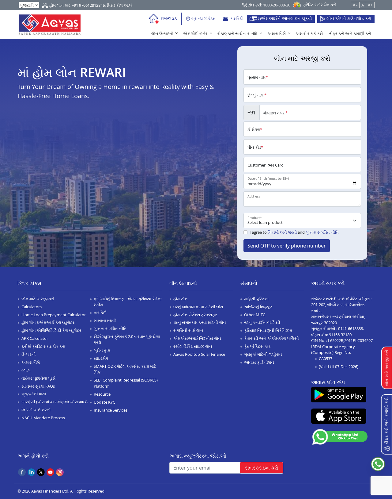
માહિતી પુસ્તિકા (256, 298)
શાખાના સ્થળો (105, 320)
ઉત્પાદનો (28, 354)
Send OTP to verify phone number (286, 245)
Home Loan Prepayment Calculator (53, 314)
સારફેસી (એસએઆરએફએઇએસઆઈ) (54, 402)
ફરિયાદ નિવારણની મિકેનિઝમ (268, 330)
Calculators (31, 306)
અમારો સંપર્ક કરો (309, 33)
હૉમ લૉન (180, 298)
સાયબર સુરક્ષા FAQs (38, 386)
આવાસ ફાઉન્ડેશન (259, 362)
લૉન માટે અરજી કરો (37, 298)
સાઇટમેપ (101, 358)
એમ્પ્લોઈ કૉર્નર (195, 33)
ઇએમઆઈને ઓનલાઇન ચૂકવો (284, 18)
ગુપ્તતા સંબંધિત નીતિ (322, 232)
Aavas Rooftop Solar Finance (199, 354)
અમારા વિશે (276, 33)
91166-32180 (340, 334)
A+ (370, 5)
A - (355, 5)
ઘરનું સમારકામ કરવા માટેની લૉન (199, 322)
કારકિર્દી (236, 18)
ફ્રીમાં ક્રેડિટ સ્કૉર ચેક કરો (43, 346)
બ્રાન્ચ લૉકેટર (202, 18)
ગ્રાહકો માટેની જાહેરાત (263, 354)
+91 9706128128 (86, 5)
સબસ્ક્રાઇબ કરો (261, 467)
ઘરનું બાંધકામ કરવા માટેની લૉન (198, 306)
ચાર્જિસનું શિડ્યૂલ (258, 306)
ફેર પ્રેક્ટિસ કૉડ (257, 346)
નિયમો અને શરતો (282, 232)
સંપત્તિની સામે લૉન (188, 330)
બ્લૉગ (25, 370)
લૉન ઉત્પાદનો (162, 33)
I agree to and (294, 232)
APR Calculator (34, 338)
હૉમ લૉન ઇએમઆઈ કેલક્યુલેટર (48, 322)
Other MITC (254, 314)
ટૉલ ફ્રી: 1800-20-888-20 (268, 5)
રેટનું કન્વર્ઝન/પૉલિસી (262, 322)
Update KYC (104, 402)
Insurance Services (110, 410)
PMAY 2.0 (168, 18)
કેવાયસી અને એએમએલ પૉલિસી (271, 338)
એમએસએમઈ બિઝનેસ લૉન (197, 338)
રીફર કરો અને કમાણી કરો (350, 33)
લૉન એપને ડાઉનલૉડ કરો (348, 18)
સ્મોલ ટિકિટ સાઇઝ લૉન (192, 346)
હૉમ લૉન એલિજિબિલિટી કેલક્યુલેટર (51, 330)
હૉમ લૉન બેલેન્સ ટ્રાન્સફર (195, 314)
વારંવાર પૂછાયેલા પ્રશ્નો (38, 378)
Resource (102, 394)
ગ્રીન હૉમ (102, 350)
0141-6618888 (350, 328)
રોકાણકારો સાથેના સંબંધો (237, 33)
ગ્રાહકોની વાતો (33, 394)
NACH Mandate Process (43, 417)
